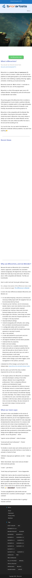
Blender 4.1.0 (20, 537)
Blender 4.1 (11, 537)
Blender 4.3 (11, 543)
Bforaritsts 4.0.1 (12, 528)
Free (17, 555)
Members (10, 518)
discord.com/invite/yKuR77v (8, 67)
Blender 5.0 (11, 546)
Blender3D (11, 534)
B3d (19, 525)
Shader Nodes (12, 569)
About (9, 510)
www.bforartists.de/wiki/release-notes (19, 366)
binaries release (12, 531)
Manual (21, 560)
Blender (21, 531)
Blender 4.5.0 (20, 543)
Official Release (12, 563)
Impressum (11, 513)
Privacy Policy (11, 515)
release (19, 566)
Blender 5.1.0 (20, 546)
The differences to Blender (22, 288)
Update (20, 569)
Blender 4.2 (20, 540)
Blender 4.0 (19, 534)
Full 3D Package (12, 560)
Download (11, 555)
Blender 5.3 (20, 552)
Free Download (12, 557)
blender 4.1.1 (11, 540)
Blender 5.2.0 (11, 552)
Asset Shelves (11, 525)
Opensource (11, 566)
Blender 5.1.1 (11, 549)
